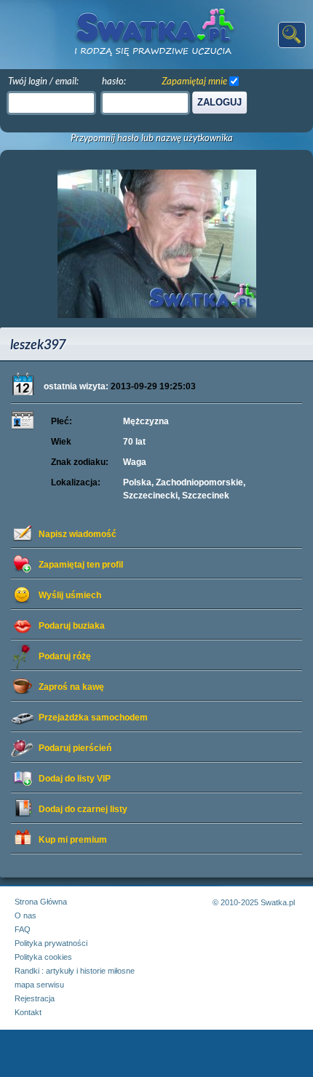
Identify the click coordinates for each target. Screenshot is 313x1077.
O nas (25, 915)
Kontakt (28, 1012)
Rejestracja (35, 998)
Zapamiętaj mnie (194, 81)
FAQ (23, 929)
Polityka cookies (43, 957)
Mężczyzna (146, 421)
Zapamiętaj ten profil (81, 565)
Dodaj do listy (75, 779)
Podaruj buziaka (72, 626)
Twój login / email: (43, 81)
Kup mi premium (73, 840)
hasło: (114, 81)
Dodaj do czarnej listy (83, 809)
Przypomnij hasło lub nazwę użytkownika (152, 138)
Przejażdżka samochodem (93, 717)
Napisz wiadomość (77, 534)
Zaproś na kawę (71, 687)
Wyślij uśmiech (70, 595)
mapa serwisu (39, 984)
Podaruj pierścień (75, 748)
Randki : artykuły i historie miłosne (75, 970)
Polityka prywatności (51, 943)
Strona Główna (41, 901)
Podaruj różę (65, 656)
